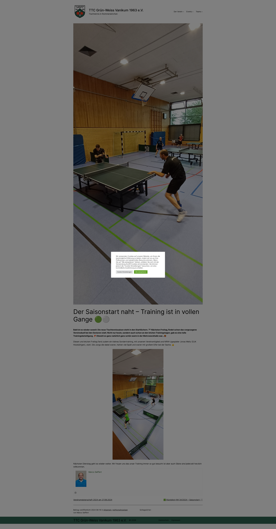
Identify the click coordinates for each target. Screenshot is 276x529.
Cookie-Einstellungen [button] (124, 272)
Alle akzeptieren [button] (140, 272)
